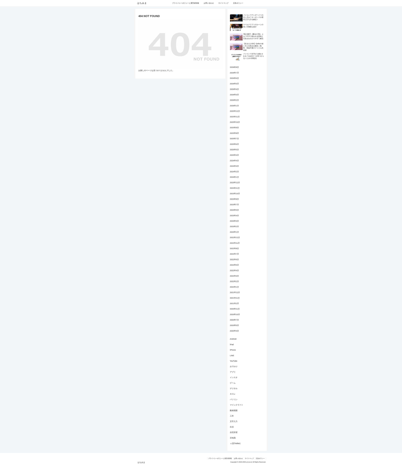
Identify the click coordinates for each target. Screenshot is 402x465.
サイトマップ (249, 458)
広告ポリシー (260, 458)
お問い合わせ (238, 458)
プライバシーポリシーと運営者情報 (220, 458)
